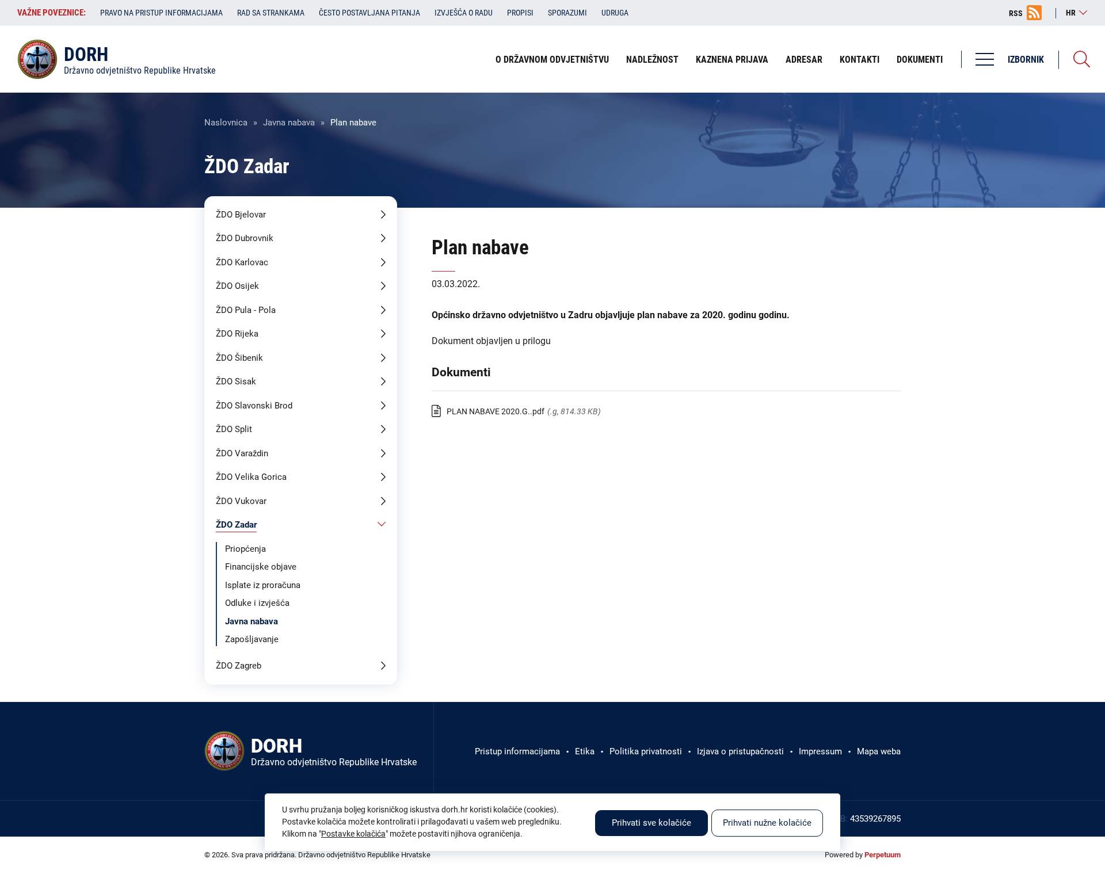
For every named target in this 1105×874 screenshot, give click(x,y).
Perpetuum (882, 854)
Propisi (520, 12)
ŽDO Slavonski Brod (254, 405)
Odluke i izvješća (257, 603)
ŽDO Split (234, 429)
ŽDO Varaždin (242, 453)
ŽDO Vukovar (241, 501)
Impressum (820, 751)
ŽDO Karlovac (242, 262)
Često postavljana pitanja (369, 12)
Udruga (614, 12)
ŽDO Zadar (236, 525)
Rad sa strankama (270, 12)
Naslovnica (225, 122)
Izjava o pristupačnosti (740, 751)
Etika (585, 751)
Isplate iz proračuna (262, 585)
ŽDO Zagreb (238, 666)
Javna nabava (289, 122)
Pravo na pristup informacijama (161, 12)
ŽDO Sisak (236, 381)
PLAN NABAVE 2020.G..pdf (495, 411)
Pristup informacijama (517, 751)
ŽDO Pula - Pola (246, 310)
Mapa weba (879, 751)
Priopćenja (245, 549)
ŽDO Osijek (237, 286)
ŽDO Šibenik (239, 358)
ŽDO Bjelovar (241, 214)
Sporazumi (567, 12)
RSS (1016, 13)
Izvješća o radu (464, 12)
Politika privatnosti (645, 751)
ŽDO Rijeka (237, 334)
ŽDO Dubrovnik (244, 238)
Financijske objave (260, 567)
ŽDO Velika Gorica (251, 477)
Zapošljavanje (252, 639)
